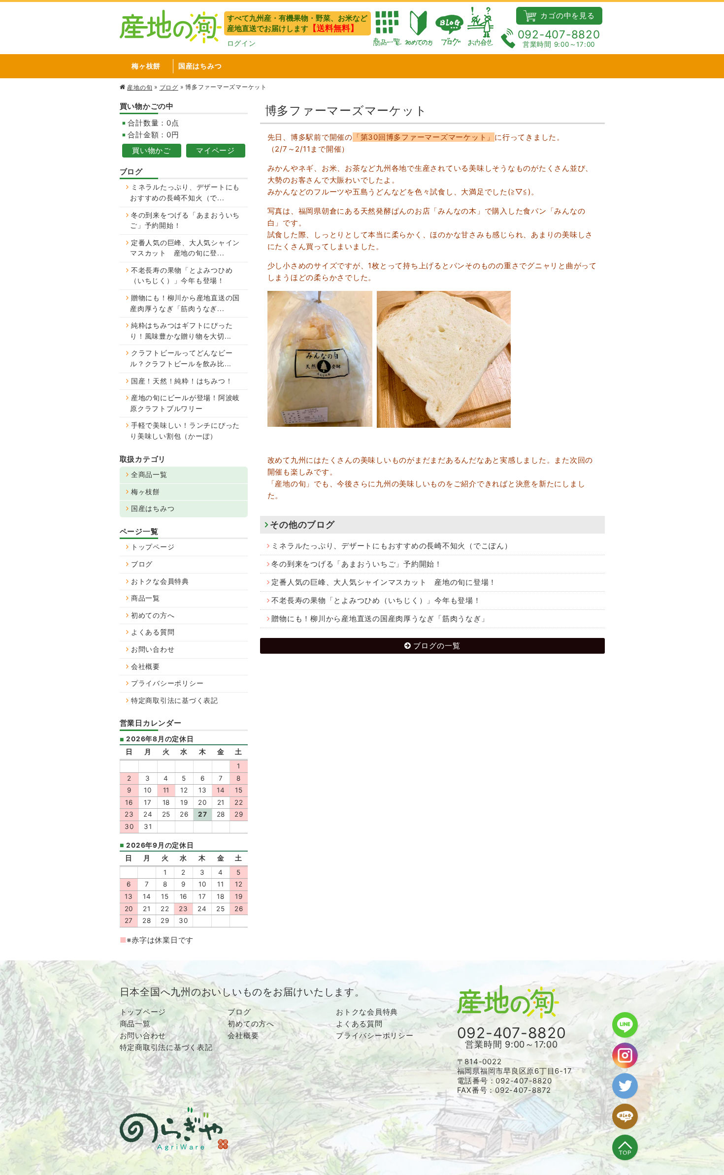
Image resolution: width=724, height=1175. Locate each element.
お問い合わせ (153, 649)
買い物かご (151, 150)
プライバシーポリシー (167, 683)
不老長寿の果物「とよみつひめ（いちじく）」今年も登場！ (376, 600)
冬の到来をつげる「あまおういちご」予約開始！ (356, 564)
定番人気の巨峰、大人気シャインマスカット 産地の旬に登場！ (383, 582)
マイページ (215, 150)
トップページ (153, 547)
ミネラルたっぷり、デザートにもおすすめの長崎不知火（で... (185, 192)
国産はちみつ (200, 66)
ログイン (241, 43)
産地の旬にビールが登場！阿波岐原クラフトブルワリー (185, 403)
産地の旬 (139, 87)
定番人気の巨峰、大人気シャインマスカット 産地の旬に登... (185, 248)
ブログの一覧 (437, 645)
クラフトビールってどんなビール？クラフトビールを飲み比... (181, 358)
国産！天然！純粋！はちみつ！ (182, 381)
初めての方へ (153, 615)
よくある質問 (153, 632)
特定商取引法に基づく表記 (174, 700)
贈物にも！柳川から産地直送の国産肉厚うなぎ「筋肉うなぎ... (185, 303)
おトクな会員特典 (160, 581)
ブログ (169, 87)
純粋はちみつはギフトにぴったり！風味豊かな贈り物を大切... (181, 330)
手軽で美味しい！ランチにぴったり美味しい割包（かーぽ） (185, 430)
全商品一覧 (149, 474)
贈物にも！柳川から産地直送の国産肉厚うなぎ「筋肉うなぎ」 (380, 618)
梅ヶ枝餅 (146, 66)
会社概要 (145, 666)
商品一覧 (145, 598)
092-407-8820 (559, 38)
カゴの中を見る (566, 15)
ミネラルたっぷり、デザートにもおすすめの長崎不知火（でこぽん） (391, 545)
